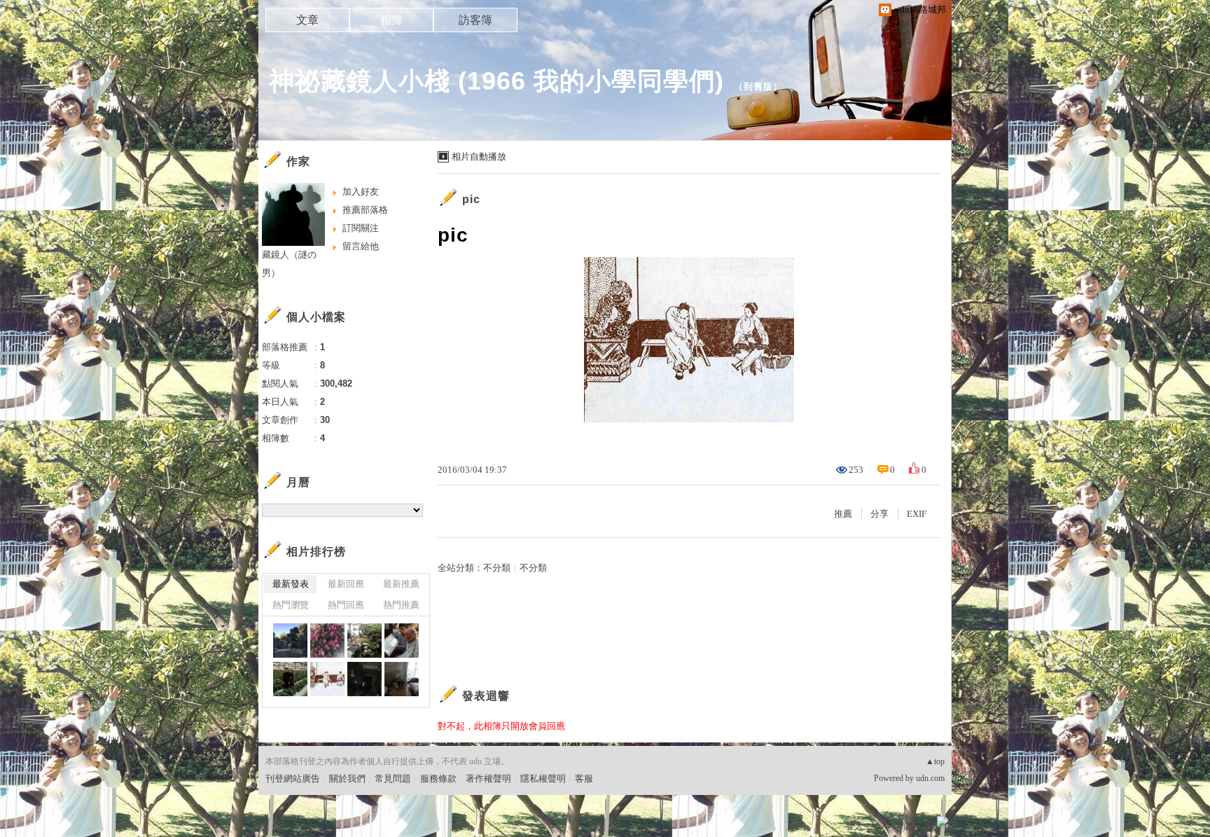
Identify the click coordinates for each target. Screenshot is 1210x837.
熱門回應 (346, 605)
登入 (854, 826)
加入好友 (360, 191)
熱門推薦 (401, 605)
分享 (879, 514)
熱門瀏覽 (290, 605)
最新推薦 (401, 584)
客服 (584, 778)
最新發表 (290, 584)
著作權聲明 (488, 778)
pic (471, 199)
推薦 (843, 514)
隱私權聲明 (543, 778)
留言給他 (360, 246)
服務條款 (438, 778)
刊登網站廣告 (292, 778)
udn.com (930, 778)
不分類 (496, 567)
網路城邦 (914, 826)
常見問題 (393, 778)
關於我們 (347, 778)
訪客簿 (475, 20)
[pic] (401, 640)
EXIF (916, 514)
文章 (307, 20)
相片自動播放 (479, 156)
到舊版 (758, 86)
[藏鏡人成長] (290, 640)
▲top (935, 761)
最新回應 (346, 584)
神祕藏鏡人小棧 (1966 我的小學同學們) (496, 81)
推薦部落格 (365, 210)
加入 (879, 826)
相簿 (391, 20)
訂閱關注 (360, 228)
